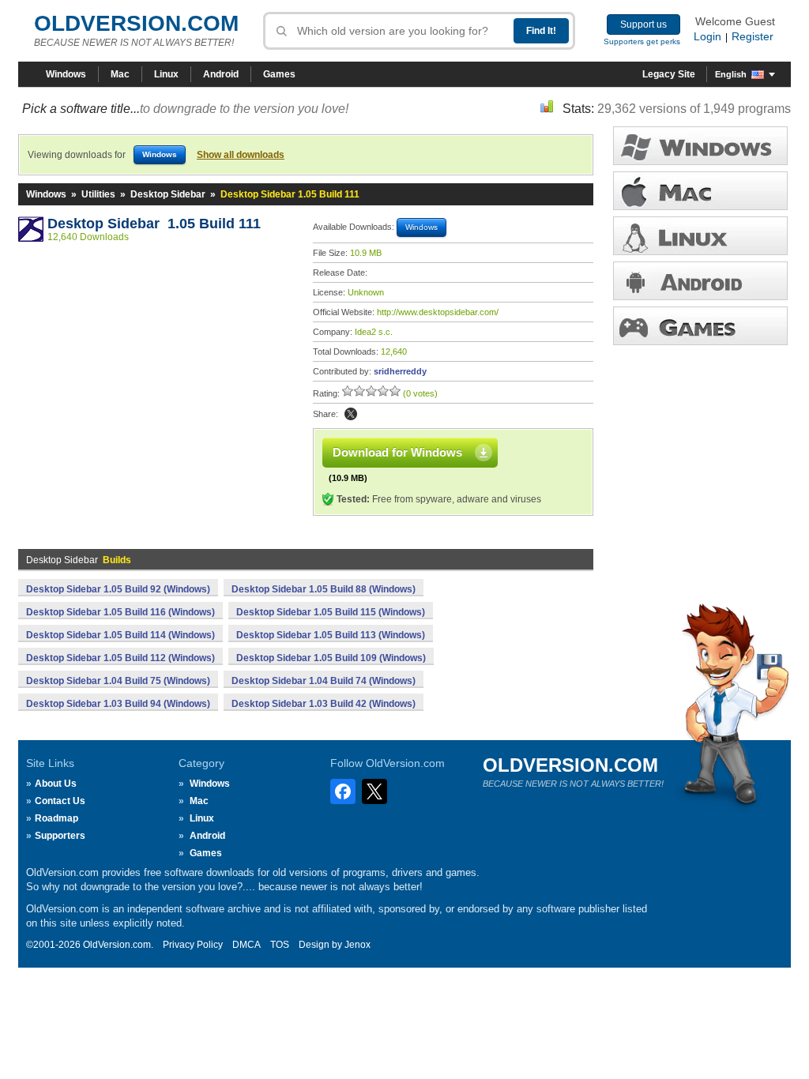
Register (752, 36)
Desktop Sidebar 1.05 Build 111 (154, 223)
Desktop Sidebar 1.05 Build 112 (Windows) (120, 658)
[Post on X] (350, 414)
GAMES (700, 325)
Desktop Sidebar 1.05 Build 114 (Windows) (120, 635)
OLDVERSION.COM (136, 23)
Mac (120, 74)
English (731, 74)
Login (707, 36)
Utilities (98, 194)
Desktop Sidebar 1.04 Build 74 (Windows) (323, 680)
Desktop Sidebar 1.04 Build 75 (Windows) (118, 680)
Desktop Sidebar (167, 194)
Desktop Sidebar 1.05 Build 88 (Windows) (323, 589)
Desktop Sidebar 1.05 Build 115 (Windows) (330, 612)
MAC (700, 190)
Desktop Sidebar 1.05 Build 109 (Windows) (331, 658)
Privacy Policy (193, 944)
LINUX (700, 235)
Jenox (357, 944)
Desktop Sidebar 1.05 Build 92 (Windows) (118, 589)
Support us (643, 24)
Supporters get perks (642, 41)
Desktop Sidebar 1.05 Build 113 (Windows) (330, 635)
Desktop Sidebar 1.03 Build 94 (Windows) (118, 703)
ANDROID (700, 280)
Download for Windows (397, 452)
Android (221, 74)
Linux (166, 74)
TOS (279, 944)
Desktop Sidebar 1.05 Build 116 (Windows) (120, 612)
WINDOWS (700, 145)
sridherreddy (400, 371)
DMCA (246, 944)
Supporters (60, 835)
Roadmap (56, 818)
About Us (56, 783)
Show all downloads (240, 154)
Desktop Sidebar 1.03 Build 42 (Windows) (323, 703)
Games (279, 74)
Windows (66, 74)
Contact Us (60, 800)
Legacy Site (668, 74)
